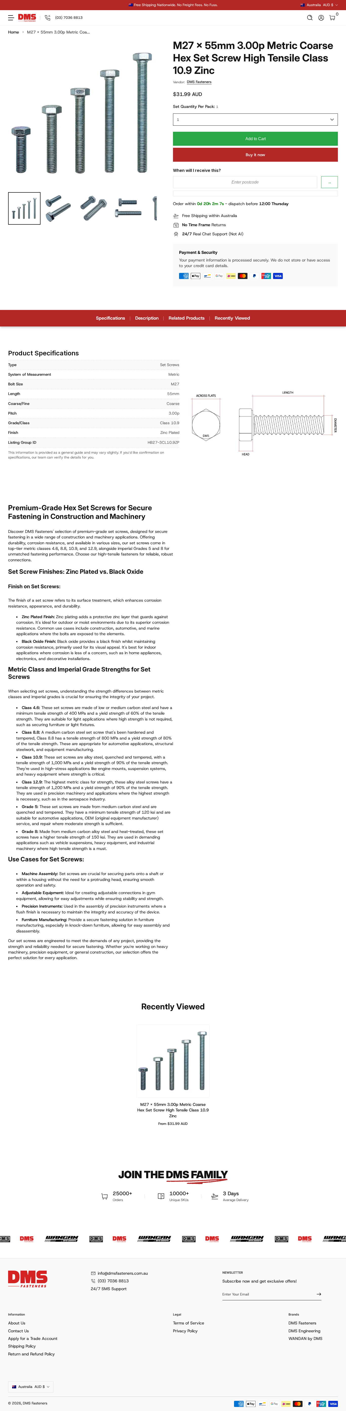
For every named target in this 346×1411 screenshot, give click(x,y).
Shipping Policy (22, 1346)
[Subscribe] (316, 1294)
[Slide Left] (96, 5)
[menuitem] (89, 1323)
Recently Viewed (232, 318)
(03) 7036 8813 (113, 1281)
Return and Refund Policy (31, 1354)
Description (147, 318)
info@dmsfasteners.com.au (123, 1273)
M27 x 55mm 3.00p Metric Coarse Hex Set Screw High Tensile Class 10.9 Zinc (173, 1110)
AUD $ (320, 5)
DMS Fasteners (199, 81)
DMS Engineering (304, 1331)
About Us (16, 1323)
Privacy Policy (185, 1331)
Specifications (110, 318)
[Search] (310, 17)
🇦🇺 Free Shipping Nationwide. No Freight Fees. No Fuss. (173, 5)
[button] (310, 17)
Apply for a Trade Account (32, 1338)
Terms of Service (188, 1323)
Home (13, 32)
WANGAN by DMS (305, 1338)
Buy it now (255, 154)
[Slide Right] (250, 5)
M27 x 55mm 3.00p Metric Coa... (58, 32)
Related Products (187, 318)
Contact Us (18, 1331)
